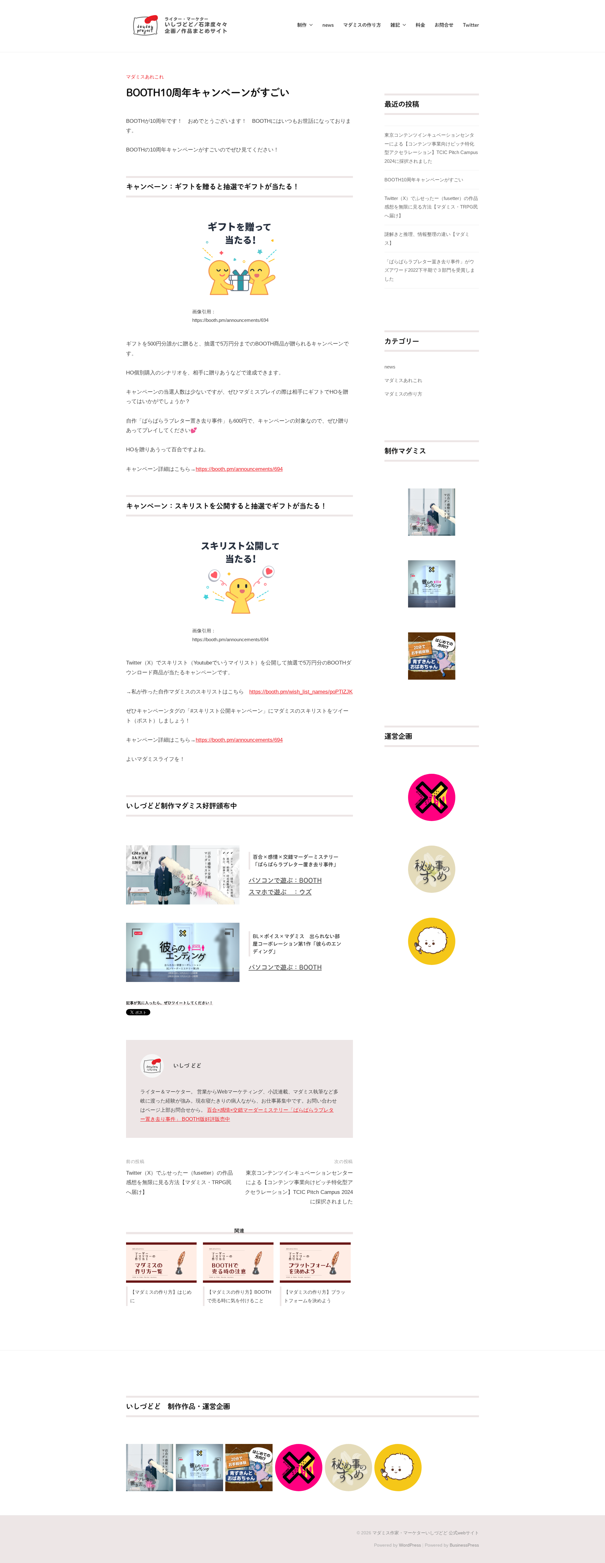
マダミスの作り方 (362, 25)
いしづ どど (187, 1065)
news (328, 25)
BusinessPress (464, 1545)
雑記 (395, 25)
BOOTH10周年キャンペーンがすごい (423, 179)
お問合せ (444, 25)
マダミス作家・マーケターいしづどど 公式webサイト (425, 1532)
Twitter (471, 25)
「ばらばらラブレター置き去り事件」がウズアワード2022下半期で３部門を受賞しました (429, 270)
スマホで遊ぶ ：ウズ (280, 892)
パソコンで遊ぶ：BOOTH (285, 880)
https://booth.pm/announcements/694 (239, 469)
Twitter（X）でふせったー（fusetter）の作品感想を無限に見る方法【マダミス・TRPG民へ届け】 (179, 1182)
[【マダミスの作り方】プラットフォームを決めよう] (315, 1262)
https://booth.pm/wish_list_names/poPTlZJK (301, 692)
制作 (302, 25)
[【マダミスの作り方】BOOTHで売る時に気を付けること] (238, 1262)
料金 (420, 25)
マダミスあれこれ (145, 76)
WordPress (410, 1545)
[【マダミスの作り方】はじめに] (161, 1262)
